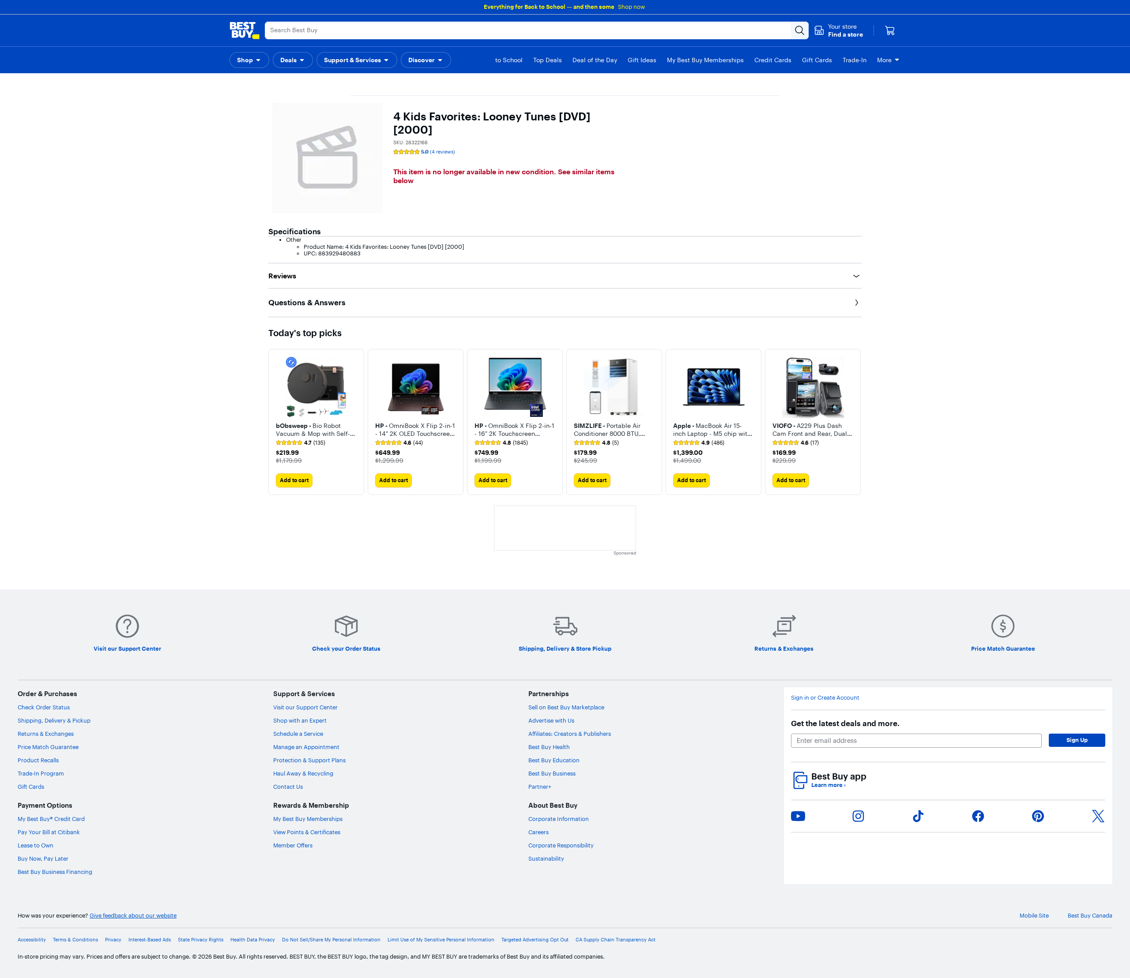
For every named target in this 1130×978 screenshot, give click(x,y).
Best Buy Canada (1090, 915)
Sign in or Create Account (825, 697)
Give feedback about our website (133, 915)
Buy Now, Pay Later (43, 858)
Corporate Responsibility (561, 845)
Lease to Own (35, 845)
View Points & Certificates (306, 832)
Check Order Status (44, 707)
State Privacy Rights (200, 940)
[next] (854, 421)
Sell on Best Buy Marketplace (566, 707)
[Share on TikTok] (918, 816)
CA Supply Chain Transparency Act (615, 940)
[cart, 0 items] (890, 30)
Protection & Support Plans (309, 760)
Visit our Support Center (305, 707)
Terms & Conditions (75, 940)
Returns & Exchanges (46, 733)
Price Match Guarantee (48, 746)
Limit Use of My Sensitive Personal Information (441, 940)
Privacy (113, 940)
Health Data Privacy (252, 940)
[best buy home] (245, 30)
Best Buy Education (554, 760)
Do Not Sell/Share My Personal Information (331, 940)
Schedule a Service (298, 733)
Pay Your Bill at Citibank (49, 832)
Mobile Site (1034, 915)
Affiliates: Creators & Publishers (569, 733)
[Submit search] (800, 30)
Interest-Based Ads (149, 940)
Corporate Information (558, 818)
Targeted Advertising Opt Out (535, 940)
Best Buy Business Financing (55, 871)
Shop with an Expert (300, 720)
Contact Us (288, 786)
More (884, 60)
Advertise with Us (551, 720)
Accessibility (32, 940)
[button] (838, 30)
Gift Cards (31, 786)
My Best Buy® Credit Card (51, 818)
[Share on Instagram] (858, 816)
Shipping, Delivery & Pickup (54, 720)
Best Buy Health (549, 746)
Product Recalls (38, 760)
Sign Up (1077, 739)
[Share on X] (1098, 816)
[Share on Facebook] (978, 816)
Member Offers (293, 845)
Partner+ (539, 786)
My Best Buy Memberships (308, 818)
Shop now (631, 6)
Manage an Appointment (306, 746)
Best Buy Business (552, 773)
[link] (300, 442)
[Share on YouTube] (798, 816)
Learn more (828, 785)
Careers (538, 832)
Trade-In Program (41, 773)
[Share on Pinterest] (1038, 816)
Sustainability (546, 858)
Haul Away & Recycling (303, 773)
